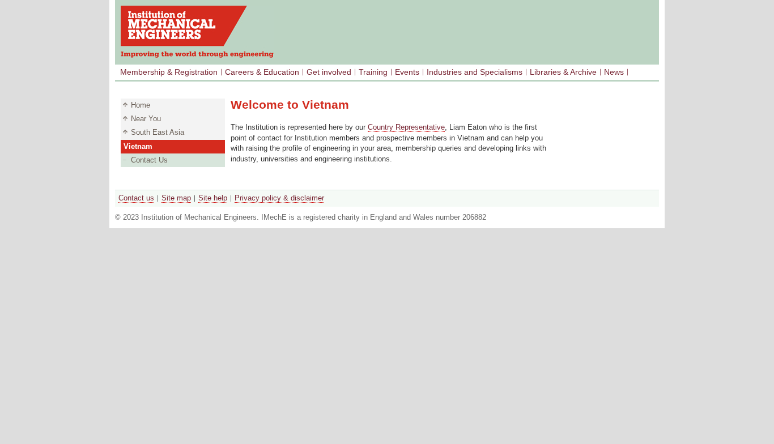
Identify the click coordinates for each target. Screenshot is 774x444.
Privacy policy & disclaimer (279, 198)
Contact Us (149, 160)
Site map (176, 198)
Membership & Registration (169, 71)
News (614, 71)
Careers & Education (262, 71)
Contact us (136, 198)
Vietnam (138, 146)
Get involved (329, 71)
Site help (212, 198)
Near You (146, 118)
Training (373, 71)
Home (140, 105)
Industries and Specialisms (474, 71)
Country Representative (406, 127)
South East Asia (157, 132)
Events (407, 71)
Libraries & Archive (563, 71)
